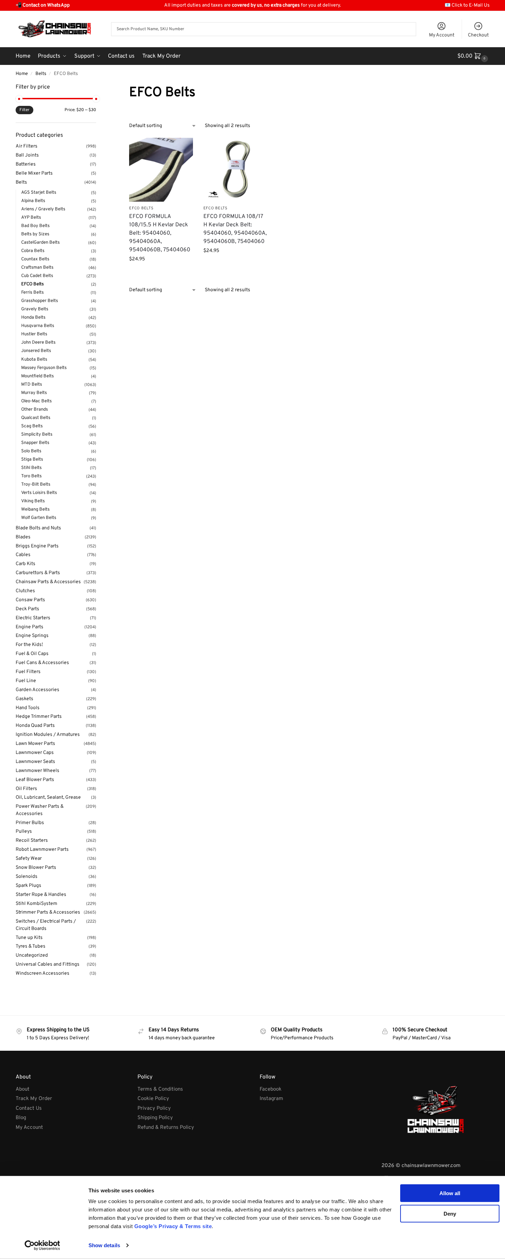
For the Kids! (29, 645)
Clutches (25, 591)
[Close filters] (98, 87)
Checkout (478, 35)
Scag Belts (32, 426)
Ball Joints (27, 155)
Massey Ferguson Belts (44, 368)
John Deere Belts (38, 342)
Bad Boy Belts (35, 226)
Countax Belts (35, 259)
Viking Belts (33, 501)
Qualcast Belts (35, 418)
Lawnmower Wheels (37, 771)
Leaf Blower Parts (35, 780)
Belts (40, 74)
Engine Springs (32, 636)
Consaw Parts (30, 600)
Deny (450, 1213)
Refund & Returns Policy (165, 1127)
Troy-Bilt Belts (35, 484)
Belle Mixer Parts (34, 173)
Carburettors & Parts (38, 573)
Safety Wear (29, 859)
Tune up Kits (29, 938)
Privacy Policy (154, 1108)
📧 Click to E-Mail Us (467, 5)
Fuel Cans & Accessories (42, 663)
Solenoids (26, 877)
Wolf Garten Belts (38, 518)
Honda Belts (33, 317)
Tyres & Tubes (30, 946)
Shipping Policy (155, 1118)
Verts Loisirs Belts (39, 493)
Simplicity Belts (36, 434)
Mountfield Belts (37, 376)
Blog (21, 1118)
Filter (24, 110)
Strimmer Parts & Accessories (48, 912)
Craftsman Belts (37, 267)
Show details (104, 1245)
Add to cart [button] (161, 274)
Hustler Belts (34, 334)
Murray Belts (34, 393)
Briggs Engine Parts (37, 546)
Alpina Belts (33, 201)
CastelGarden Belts (40, 242)
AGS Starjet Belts (38, 192)
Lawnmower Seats (35, 762)
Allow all (449, 1193)
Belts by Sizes (35, 234)
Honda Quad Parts (35, 726)
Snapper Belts (35, 443)
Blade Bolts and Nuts (38, 528)
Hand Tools (28, 708)
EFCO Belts (141, 208)
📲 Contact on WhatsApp (43, 5)
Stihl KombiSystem (36, 904)
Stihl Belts (31, 468)
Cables (23, 555)
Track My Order (34, 1099)
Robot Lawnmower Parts (42, 850)
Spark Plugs (28, 886)
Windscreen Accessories (42, 973)
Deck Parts (27, 609)
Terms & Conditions (160, 1089)
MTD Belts (31, 384)
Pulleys (24, 831)
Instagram (271, 1099)
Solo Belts (31, 451)
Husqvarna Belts (37, 326)
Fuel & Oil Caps (32, 654)
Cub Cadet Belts (37, 276)
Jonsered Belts (36, 351)
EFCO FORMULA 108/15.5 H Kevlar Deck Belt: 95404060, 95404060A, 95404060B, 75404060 (159, 233)
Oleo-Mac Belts (36, 401)
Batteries (26, 164)
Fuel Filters (28, 672)
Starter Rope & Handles (41, 895)
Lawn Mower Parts (35, 744)
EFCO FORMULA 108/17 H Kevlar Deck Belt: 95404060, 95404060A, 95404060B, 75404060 (235, 229)
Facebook (270, 1089)
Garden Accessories (37, 690)
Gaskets (24, 699)
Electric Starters (33, 618)
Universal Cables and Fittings (47, 964)
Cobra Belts (32, 251)
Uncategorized (32, 955)
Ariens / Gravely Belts (43, 209)
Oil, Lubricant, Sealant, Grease (48, 797)
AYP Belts (31, 217)
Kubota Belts (34, 359)
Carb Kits (25, 564)
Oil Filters (26, 789)
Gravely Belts (34, 309)
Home (22, 74)
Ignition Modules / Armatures (48, 735)
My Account (441, 35)
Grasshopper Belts (39, 301)
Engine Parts (29, 627)
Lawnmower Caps (35, 753)
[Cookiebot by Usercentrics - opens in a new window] (42, 1245)
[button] (473, 56)
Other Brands (34, 409)
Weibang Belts (35, 509)
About (23, 1089)
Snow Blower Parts (36, 868)
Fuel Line (26, 681)
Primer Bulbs (30, 823)
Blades (23, 537)
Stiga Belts (32, 459)
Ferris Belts (32, 292)
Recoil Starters (32, 840)
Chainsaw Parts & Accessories (48, 582)
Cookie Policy (153, 1099)
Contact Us (29, 1108)
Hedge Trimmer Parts (39, 717)
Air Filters (26, 146)
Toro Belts (31, 476)
